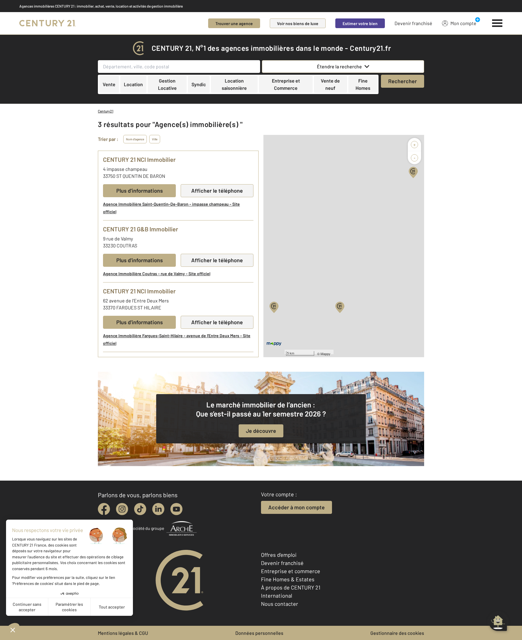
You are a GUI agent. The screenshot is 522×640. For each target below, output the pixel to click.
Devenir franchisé (413, 23)
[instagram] (122, 509)
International (276, 595)
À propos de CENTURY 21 (290, 587)
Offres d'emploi (279, 554)
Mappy (325, 353)
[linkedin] (158, 509)
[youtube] (176, 509)
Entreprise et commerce (290, 571)
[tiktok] (140, 509)
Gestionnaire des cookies (397, 633)
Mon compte (463, 23)
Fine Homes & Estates (287, 579)
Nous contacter (279, 603)
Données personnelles (259, 633)
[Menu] (497, 23)
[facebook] (104, 509)
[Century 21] (47, 23)
